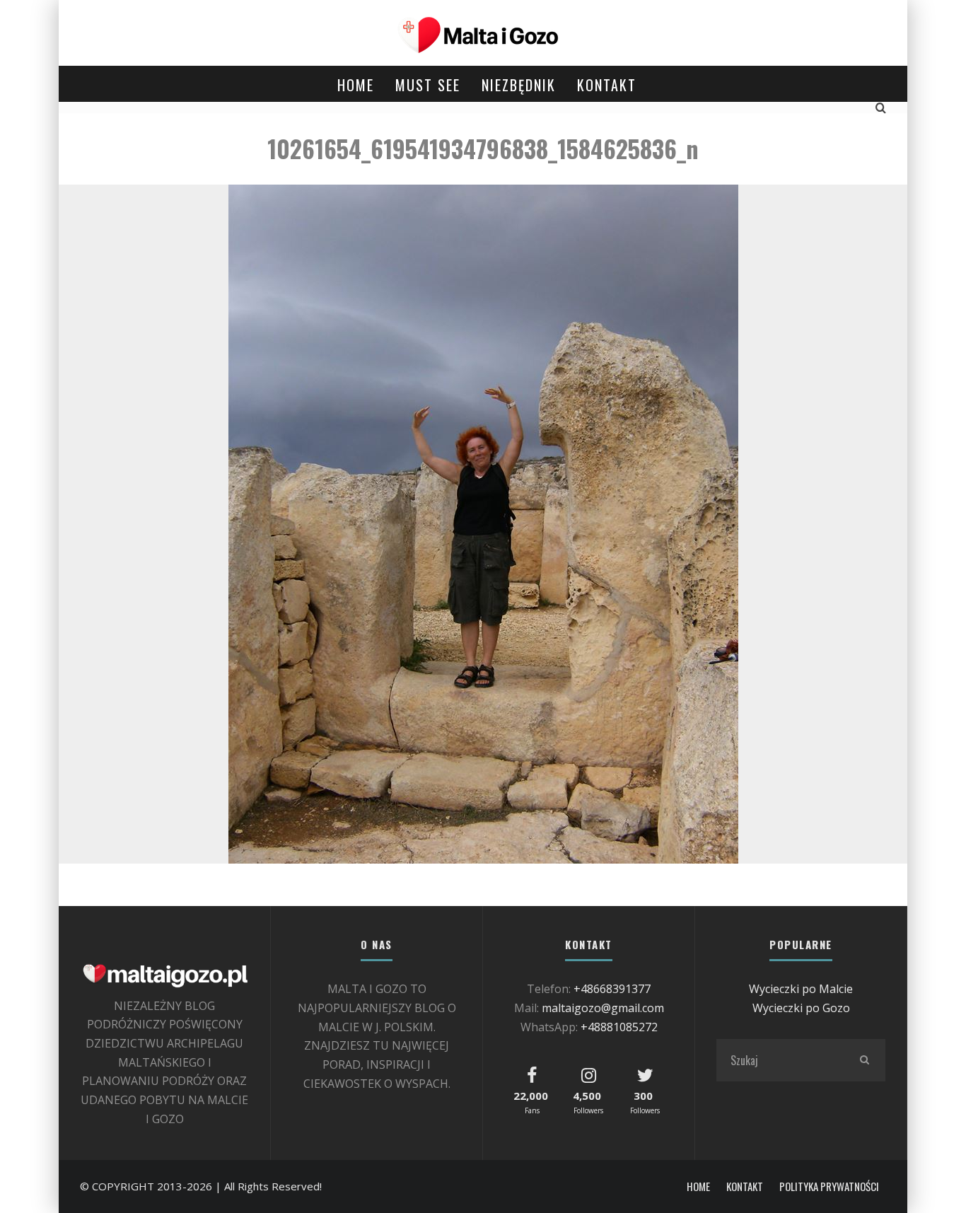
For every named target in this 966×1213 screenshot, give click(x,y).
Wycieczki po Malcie (801, 989)
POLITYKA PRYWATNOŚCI (829, 1186)
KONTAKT (606, 84)
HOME (355, 84)
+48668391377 (612, 989)
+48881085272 (619, 1027)
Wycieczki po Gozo (801, 1008)
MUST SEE (427, 84)
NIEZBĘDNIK (519, 84)
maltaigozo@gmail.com (603, 1008)
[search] (864, 1060)
